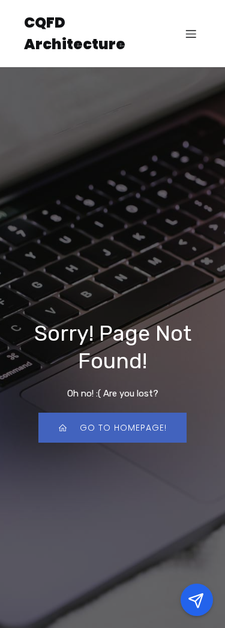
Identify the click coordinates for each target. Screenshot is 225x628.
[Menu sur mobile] (191, 33)
